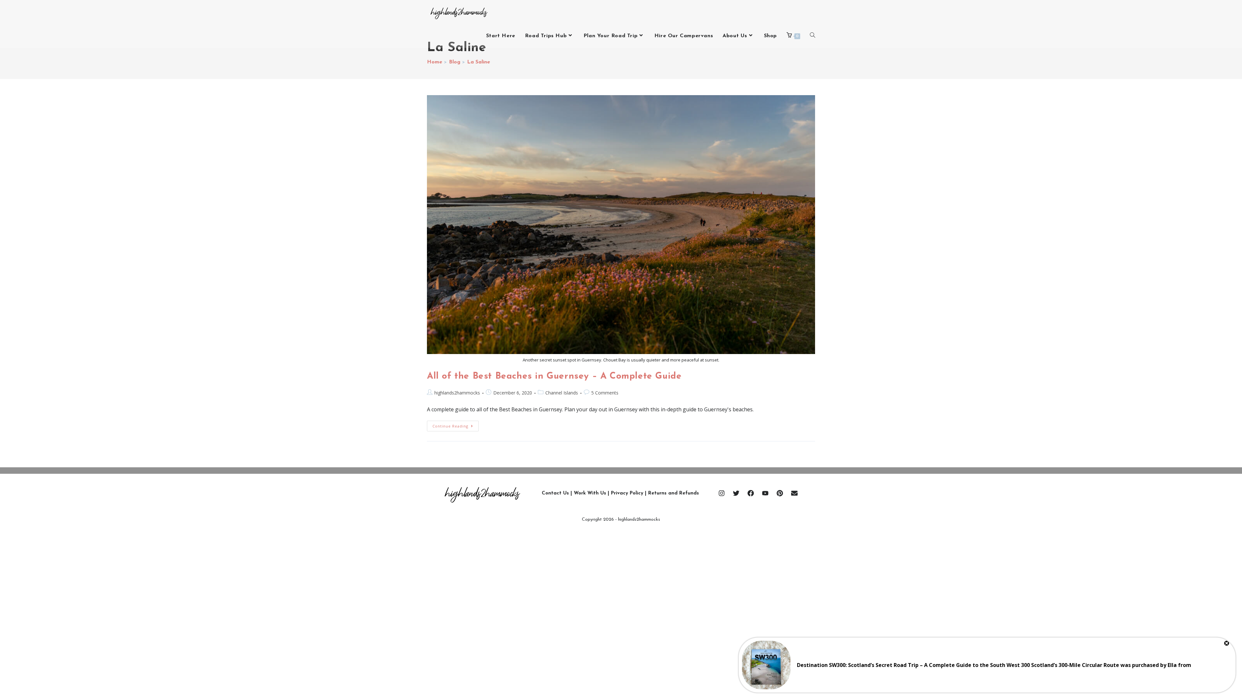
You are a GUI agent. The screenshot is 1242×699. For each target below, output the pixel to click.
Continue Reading (455, 424)
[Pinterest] (779, 493)
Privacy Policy (627, 493)
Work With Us (590, 493)
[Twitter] (736, 493)
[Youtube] (765, 493)
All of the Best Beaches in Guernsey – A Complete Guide (554, 376)
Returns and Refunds (673, 493)
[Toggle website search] (812, 36)
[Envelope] (794, 493)
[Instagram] (721, 493)
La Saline (478, 62)
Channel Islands (561, 393)
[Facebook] (750, 493)
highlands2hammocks (457, 393)
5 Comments (604, 393)
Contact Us (555, 493)
